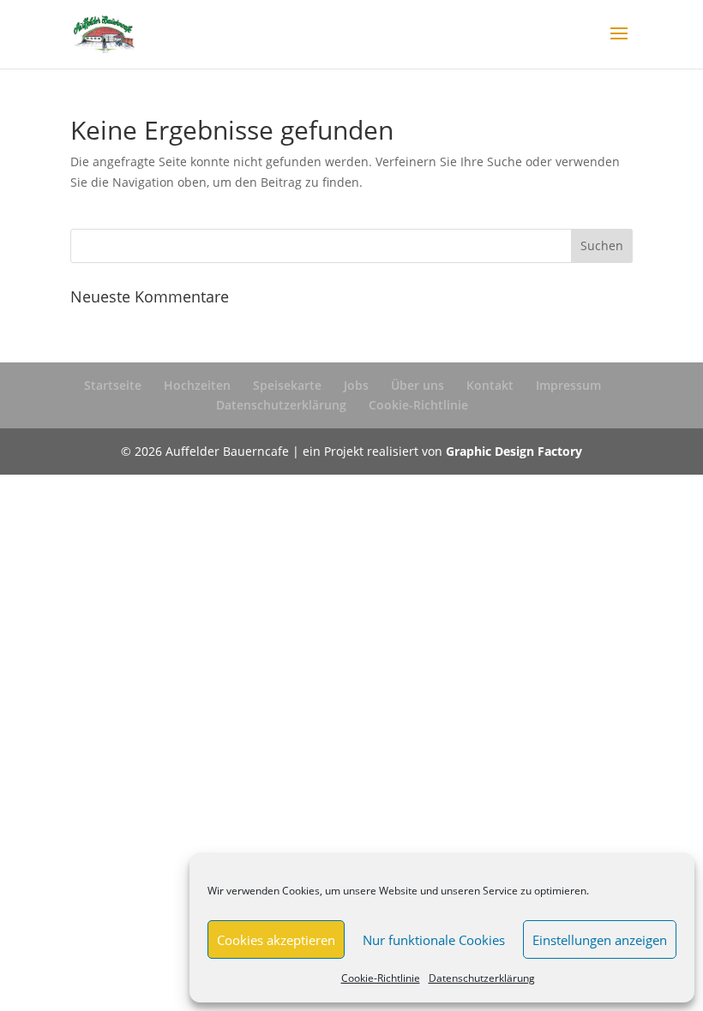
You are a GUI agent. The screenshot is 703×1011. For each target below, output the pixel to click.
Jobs (356, 385)
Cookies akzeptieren (276, 939)
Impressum (568, 385)
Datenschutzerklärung (482, 978)
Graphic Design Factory (514, 451)
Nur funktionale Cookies (434, 939)
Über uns (417, 385)
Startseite (112, 385)
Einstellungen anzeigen (599, 939)
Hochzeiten (197, 385)
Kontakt (490, 385)
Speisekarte (287, 385)
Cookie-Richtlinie (380, 978)
